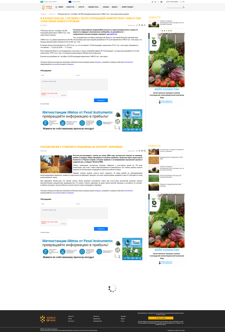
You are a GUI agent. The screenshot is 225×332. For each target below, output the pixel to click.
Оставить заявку (161, 318)
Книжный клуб (97, 321)
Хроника (123, 316)
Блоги (81, 7)
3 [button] (166, 30)
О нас (122, 321)
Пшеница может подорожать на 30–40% (171, 158)
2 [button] (164, 30)
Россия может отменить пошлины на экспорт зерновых (172, 150)
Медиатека (93, 7)
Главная (43, 14)
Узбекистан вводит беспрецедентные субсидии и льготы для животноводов (172, 168)
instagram (70, 64)
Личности (96, 316)
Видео (114, 7)
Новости (70, 7)
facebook (128, 62)
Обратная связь (172, 2)
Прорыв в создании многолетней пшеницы (170, 21)
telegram (98, 62)
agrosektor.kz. (112, 34)
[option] (54, 2)
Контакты (71, 321)
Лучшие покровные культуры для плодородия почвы (170, 176)
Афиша (106, 7)
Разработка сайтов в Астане (176, 330)
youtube (58, 64)
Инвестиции (127, 7)
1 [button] (162, 30)
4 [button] (168, 30)
